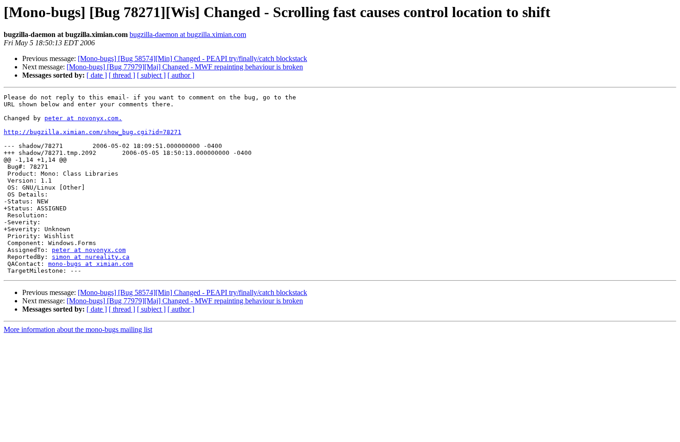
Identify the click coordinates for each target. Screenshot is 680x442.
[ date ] (97, 75)
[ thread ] (122, 75)
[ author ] (180, 75)
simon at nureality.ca (91, 256)
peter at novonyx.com (89, 249)
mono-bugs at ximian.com (90, 263)
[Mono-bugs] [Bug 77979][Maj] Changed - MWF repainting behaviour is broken (185, 67)
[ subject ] (151, 75)
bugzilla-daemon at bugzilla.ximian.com (188, 34)
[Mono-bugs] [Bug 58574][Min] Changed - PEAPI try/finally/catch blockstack (192, 58)
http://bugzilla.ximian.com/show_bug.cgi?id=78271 (92, 132)
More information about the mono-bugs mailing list (78, 329)
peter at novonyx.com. (83, 118)
